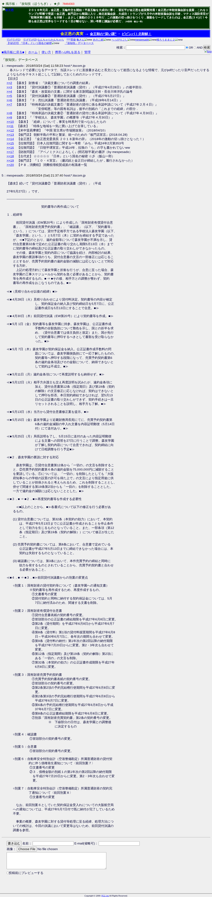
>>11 (10, 126)
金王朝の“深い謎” (103, 34)
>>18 (10, 156)
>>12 (10, 130)
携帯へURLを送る (67, 52)
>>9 (9, 117)
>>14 (10, 139)
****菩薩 (71, 39)
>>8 (9, 113)
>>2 (9, 83)
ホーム (33, 52)
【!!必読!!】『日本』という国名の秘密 (29, 43)
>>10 (10, 121)
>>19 (10, 160)
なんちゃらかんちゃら (50, 39)
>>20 (10, 165)
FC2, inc (105, 896)
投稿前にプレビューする (26, 873)
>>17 (10, 152)
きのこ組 (98, 39)
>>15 (10, 143)
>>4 (9, 91)
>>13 (10, 134)
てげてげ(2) (30, 39)
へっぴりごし (120, 39)
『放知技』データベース (79, 43)
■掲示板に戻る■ (13, 52)
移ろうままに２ (166, 39)
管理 (87, 52)
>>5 (9, 96)
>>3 (9, 87)
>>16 (10, 147)
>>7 (9, 104)
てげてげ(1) (13, 39)
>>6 (9, 100)
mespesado (142, 39)
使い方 (46, 52)
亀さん (80, 39)
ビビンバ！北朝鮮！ (137, 34)
